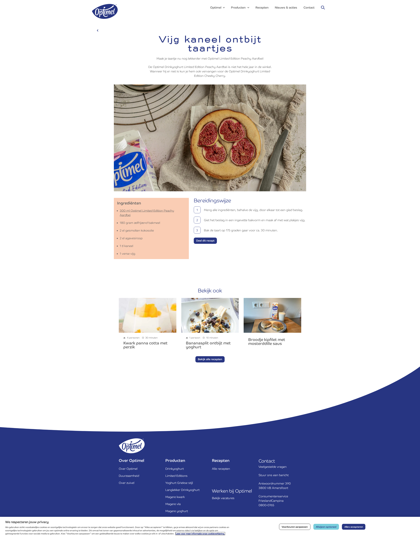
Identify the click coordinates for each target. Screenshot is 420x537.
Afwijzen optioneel (326, 526)
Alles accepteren (353, 526)
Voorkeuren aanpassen (295, 526)
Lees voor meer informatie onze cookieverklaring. (200, 533)
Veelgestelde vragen (273, 466)
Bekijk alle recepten (210, 359)
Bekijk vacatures (223, 498)
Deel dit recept (205, 240)
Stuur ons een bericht (274, 475)
